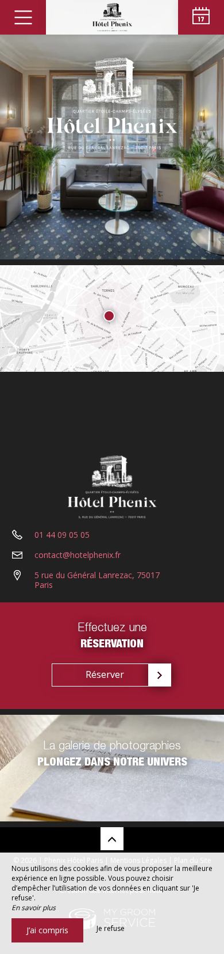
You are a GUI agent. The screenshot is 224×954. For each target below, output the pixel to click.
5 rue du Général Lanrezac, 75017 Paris (97, 580)
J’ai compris (47, 930)
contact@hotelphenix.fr (77, 554)
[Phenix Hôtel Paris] (112, 17)
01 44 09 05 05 (62, 534)
